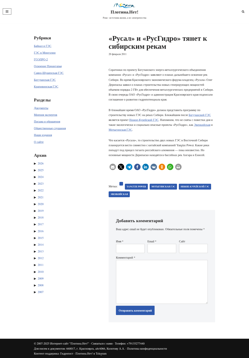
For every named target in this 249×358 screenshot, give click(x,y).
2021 (41, 197)
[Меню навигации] (7, 11)
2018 (41, 217)
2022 (41, 190)
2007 (41, 292)
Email (151, 241)
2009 (41, 278)
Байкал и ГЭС (42, 46)
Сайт (182, 241)
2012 (41, 258)
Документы (41, 108)
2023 (41, 183)
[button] (113, 167)
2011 (41, 265)
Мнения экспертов (45, 115)
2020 (41, 204)
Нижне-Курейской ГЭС (144, 120)
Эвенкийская (202, 125)
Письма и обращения (47, 121)
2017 (41, 224)
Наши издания (43, 135)
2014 (41, 244)
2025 (41, 170)
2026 (41, 163)
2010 (41, 272)
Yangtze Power (136, 186)
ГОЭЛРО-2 (41, 59)
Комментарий (125, 257)
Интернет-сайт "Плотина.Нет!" (69, 343)
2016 (41, 231)
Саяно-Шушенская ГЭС (49, 73)
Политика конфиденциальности (147, 348)
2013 (41, 251)
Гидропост (66, 353)
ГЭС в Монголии (45, 52)
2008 (41, 285)
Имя (119, 241)
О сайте (39, 142)
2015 (41, 238)
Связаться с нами (102, 343)
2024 (41, 177)
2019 (41, 211)
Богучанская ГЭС (45, 80)
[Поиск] (243, 11)
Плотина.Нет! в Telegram (90, 353)
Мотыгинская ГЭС (120, 129)
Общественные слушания (50, 128)
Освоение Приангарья (48, 66)
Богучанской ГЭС (200, 115)
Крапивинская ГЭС (46, 86)
